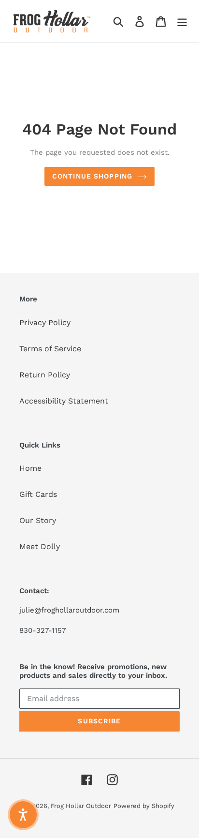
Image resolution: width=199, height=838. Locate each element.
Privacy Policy (45, 322)
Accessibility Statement (63, 400)
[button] (23, 814)
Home (30, 468)
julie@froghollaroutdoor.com (69, 610)
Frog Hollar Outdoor (81, 805)
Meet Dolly (39, 546)
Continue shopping (92, 176)
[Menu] (182, 21)
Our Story (37, 520)
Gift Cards (38, 494)
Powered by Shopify (144, 805)
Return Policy (44, 374)
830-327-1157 (42, 630)
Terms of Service (50, 348)
